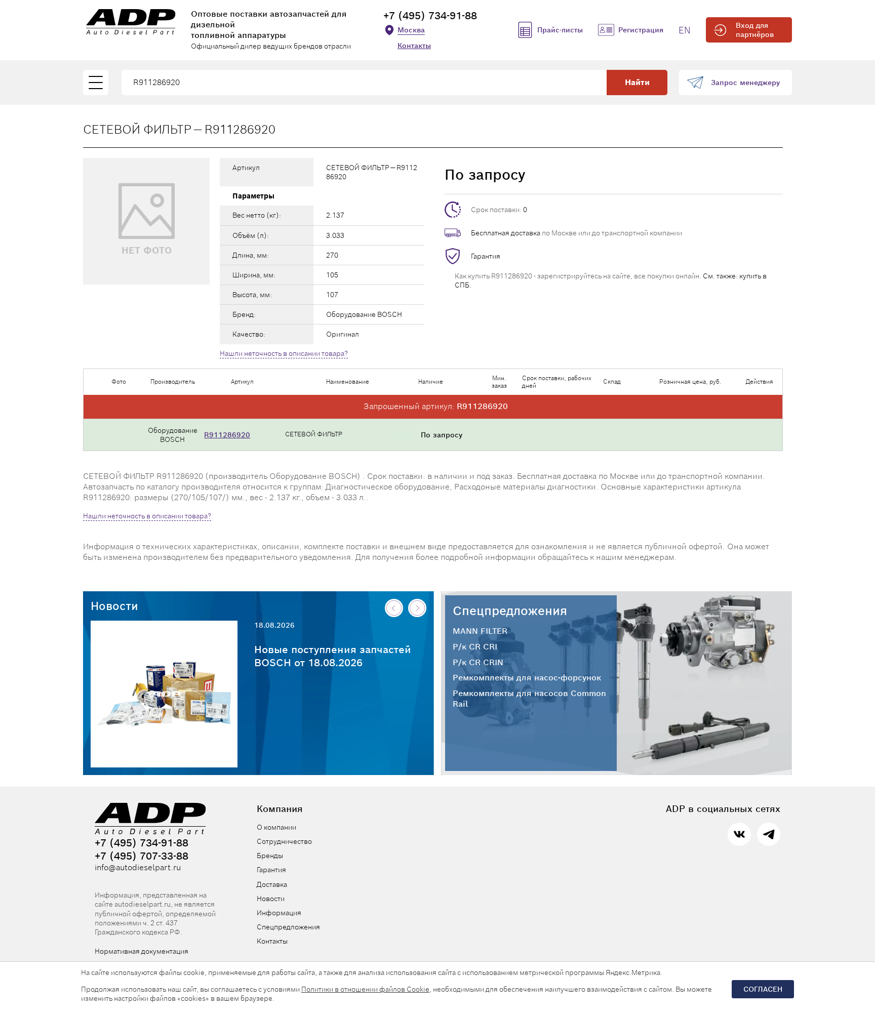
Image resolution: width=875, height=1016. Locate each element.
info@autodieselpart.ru (138, 868)
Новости (114, 606)
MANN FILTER (480, 631)
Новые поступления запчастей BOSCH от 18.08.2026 (332, 656)
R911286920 (227, 434)
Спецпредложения (510, 611)
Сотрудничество (284, 841)
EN (685, 30)
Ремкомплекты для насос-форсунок (527, 678)
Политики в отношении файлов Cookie (365, 989)
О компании (276, 827)
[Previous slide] (394, 608)
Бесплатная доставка (505, 232)
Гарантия (485, 256)
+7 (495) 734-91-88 (430, 15)
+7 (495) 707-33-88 (141, 856)
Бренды (270, 855)
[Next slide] (417, 608)
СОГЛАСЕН (762, 989)
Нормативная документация (141, 951)
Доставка (272, 884)
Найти (637, 82)
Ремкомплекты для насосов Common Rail (529, 698)
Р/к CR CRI (475, 647)
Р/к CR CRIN (478, 663)
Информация (279, 912)
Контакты (414, 45)
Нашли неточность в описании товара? (284, 353)
